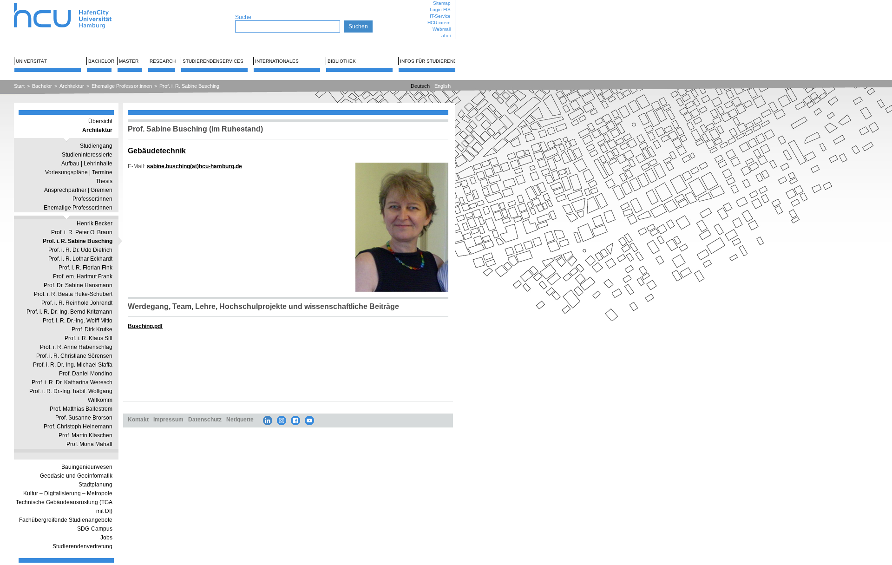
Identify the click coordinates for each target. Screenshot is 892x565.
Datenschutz (205, 419)
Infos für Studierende (430, 61)
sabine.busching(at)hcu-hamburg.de (194, 166)
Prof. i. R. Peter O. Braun (81, 232)
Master (128, 61)
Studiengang (96, 146)
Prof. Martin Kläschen (85, 435)
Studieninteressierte (87, 154)
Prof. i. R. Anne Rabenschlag (76, 347)
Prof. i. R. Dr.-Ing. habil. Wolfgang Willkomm (70, 395)
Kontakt (138, 419)
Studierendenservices (213, 61)
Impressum (168, 419)
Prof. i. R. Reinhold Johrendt (76, 303)
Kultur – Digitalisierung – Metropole (67, 493)
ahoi (446, 35)
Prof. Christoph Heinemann (78, 426)
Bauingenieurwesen (86, 467)
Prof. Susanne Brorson (83, 417)
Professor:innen (92, 199)
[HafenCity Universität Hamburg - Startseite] (71, 3)
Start (19, 86)
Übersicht (100, 121)
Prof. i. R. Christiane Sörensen (74, 356)
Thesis (104, 181)
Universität (31, 61)
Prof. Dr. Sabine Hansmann (78, 285)
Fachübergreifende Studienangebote (65, 520)
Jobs (106, 537)
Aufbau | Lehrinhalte (86, 163)
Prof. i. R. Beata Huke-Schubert (73, 294)
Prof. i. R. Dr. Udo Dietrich (80, 250)
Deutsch (420, 86)
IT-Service (440, 16)
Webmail (442, 29)
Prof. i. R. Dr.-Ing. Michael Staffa (72, 364)
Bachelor (101, 61)
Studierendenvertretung (82, 546)
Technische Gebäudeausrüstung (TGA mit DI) (64, 506)
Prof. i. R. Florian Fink (85, 267)
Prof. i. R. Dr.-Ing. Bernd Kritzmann (69, 312)
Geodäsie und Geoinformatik (76, 476)
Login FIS (440, 9)
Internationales (277, 61)
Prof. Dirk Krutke (92, 329)
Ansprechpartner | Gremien (78, 190)
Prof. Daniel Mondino (85, 373)
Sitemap (442, 3)
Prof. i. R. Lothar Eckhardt (80, 259)
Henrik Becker (94, 223)
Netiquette (240, 419)
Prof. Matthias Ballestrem (81, 409)
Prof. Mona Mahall (89, 444)
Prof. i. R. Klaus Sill (88, 338)
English (442, 86)
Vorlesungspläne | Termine (78, 172)
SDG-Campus (94, 529)
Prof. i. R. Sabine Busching (189, 86)
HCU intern (439, 22)
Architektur (71, 86)
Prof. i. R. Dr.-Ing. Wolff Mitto (77, 320)
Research (163, 61)
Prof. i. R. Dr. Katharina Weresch (72, 382)
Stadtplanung (95, 484)
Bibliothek (342, 61)
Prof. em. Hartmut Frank (82, 276)
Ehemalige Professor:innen (122, 86)
